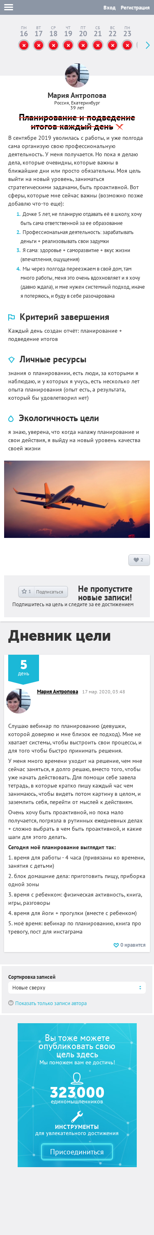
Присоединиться (77, 1151)
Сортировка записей (31, 977)
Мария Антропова (57, 691)
